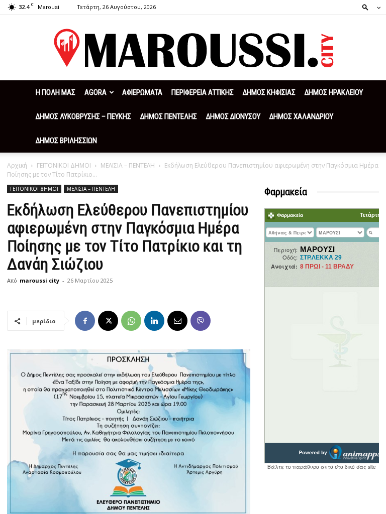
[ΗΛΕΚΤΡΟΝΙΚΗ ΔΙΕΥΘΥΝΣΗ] (177, 321)
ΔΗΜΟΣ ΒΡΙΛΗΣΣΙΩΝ (66, 140)
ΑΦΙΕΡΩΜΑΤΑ (142, 92)
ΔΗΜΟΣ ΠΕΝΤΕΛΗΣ (168, 116)
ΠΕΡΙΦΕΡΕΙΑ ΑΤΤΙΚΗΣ (202, 92)
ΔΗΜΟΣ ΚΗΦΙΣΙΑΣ (269, 92)
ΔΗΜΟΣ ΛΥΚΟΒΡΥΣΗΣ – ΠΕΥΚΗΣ (83, 116)
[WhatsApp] (131, 321)
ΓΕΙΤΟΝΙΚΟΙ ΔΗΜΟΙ (64, 165)
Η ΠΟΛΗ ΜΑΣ (55, 92)
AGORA (95, 92)
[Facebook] (85, 321)
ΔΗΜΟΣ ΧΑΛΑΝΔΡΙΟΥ (301, 116)
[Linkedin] (154, 321)
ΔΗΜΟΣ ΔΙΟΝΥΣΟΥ (233, 116)
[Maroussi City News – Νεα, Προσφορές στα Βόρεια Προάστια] (193, 48)
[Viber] (200, 321)
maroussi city (39, 280)
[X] (108, 321)
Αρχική (17, 165)
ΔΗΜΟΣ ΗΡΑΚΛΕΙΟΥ (334, 92)
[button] (368, 7)
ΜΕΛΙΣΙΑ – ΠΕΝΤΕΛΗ (128, 165)
